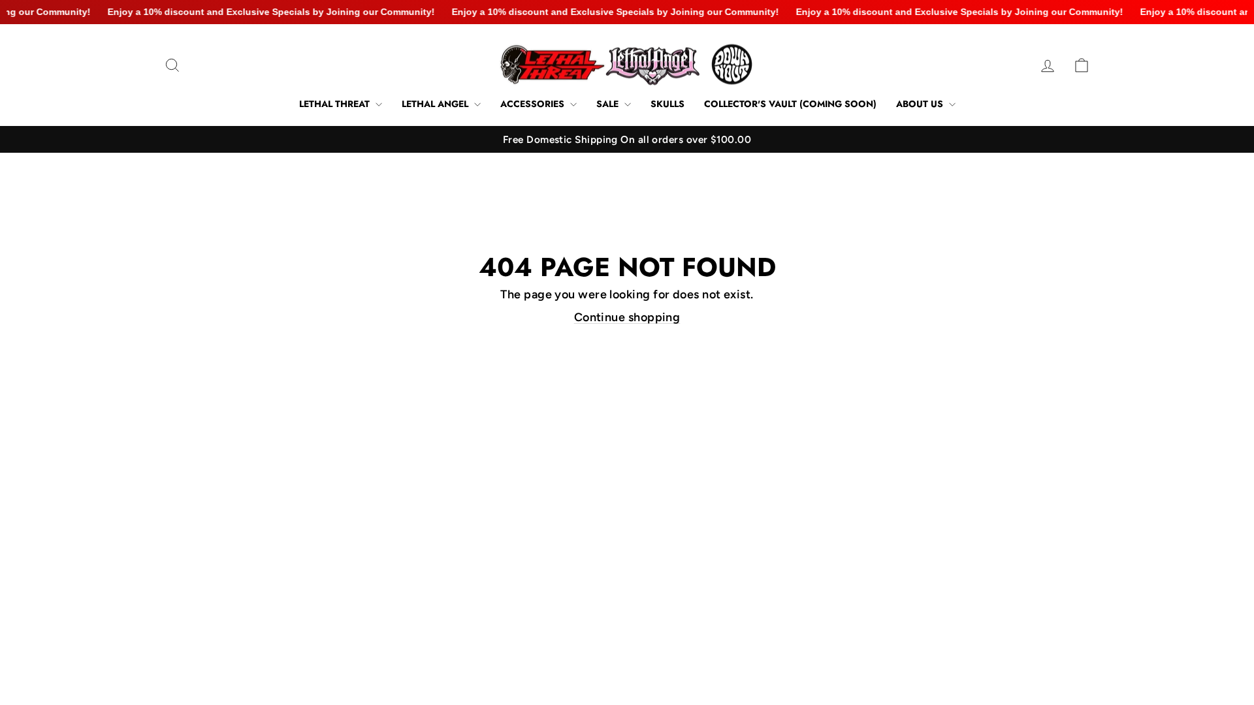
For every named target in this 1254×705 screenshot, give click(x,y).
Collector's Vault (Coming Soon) (790, 103)
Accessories (533, 103)
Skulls (667, 103)
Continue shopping (627, 317)
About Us (921, 103)
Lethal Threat (335, 103)
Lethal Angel (436, 103)
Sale (608, 103)
